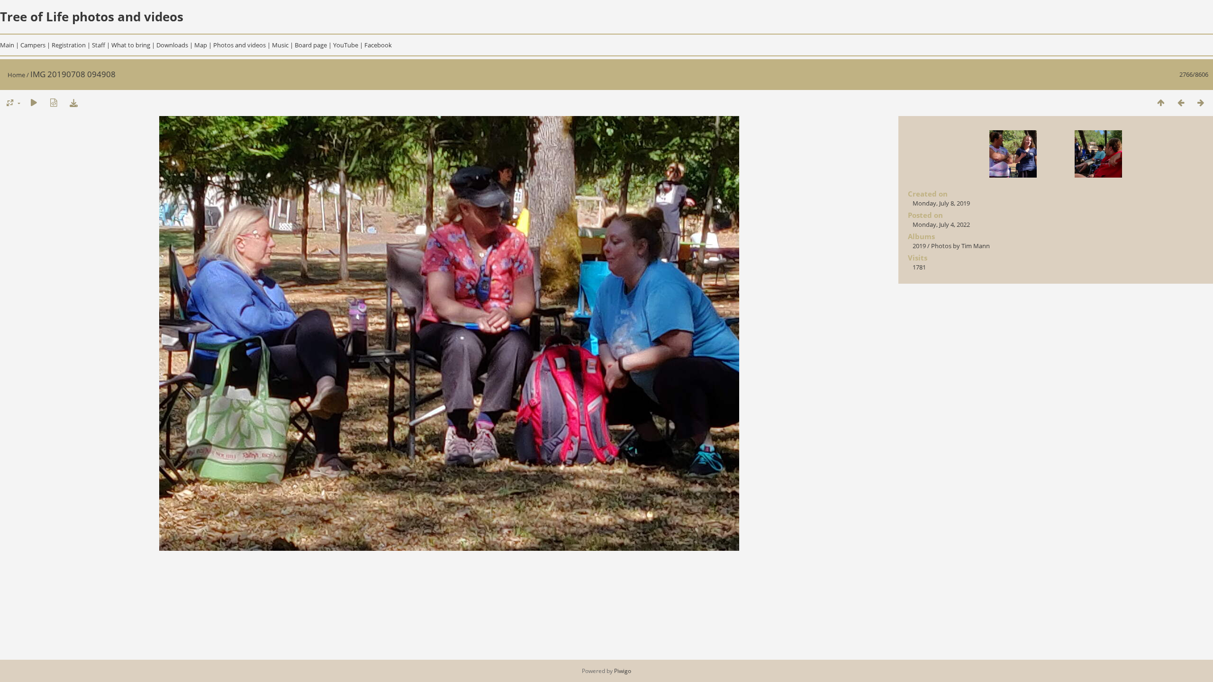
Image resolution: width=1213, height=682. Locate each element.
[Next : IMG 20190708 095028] (1201, 102)
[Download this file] (73, 102)
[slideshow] (34, 102)
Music (280, 45)
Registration (69, 45)
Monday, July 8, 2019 (941, 203)
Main (7, 45)
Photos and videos (239, 45)
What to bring (130, 45)
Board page (311, 45)
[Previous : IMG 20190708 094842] (1181, 102)
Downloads (172, 45)
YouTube (345, 45)
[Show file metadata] (53, 102)
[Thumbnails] (1161, 102)
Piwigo (622, 671)
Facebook (378, 45)
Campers (32, 45)
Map (200, 45)
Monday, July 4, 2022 (941, 224)
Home (16, 75)
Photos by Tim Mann (960, 246)
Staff (98, 45)
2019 (919, 246)
